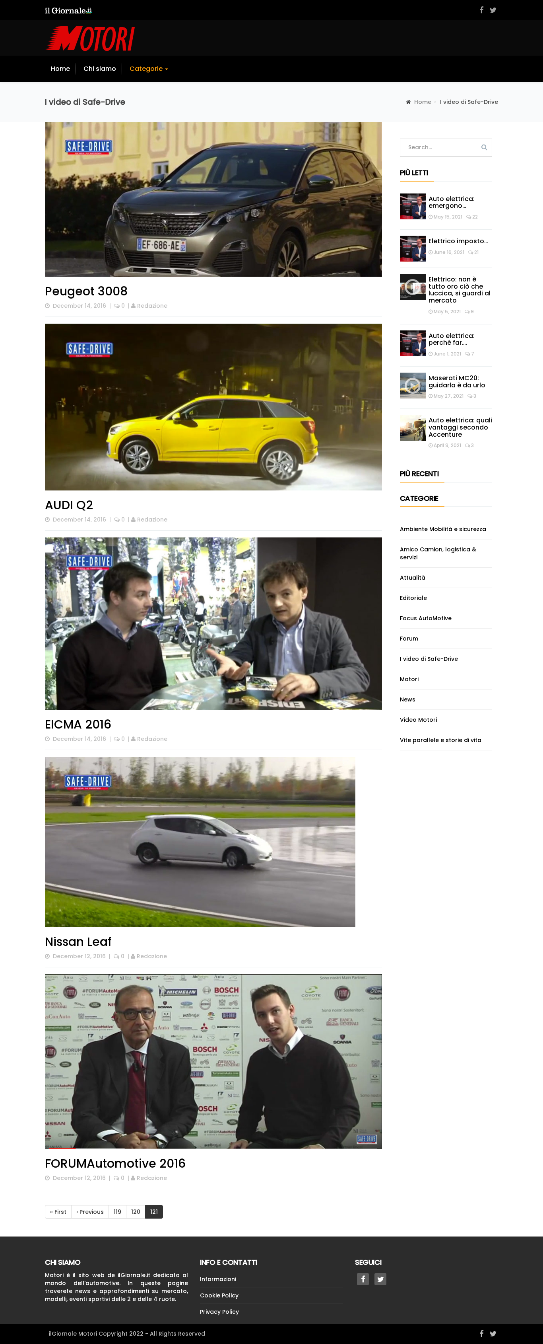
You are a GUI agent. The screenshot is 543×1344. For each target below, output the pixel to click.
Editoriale (413, 598)
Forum (409, 639)
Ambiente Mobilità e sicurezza (443, 529)
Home (60, 68)
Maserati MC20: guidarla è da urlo (458, 381)
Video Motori (418, 720)
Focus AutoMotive (426, 618)
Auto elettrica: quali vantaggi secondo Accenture (460, 427)
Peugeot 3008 (86, 291)
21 (476, 252)
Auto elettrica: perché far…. (452, 339)
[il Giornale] (68, 10)
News (407, 699)
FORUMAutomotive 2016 (115, 1163)
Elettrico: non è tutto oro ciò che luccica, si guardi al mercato (460, 290)
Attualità (412, 578)
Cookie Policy (219, 1295)
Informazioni (218, 1279)
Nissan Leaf (78, 941)
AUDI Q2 (69, 505)
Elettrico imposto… (458, 241)
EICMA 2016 (78, 724)
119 (117, 1212)
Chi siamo (99, 68)
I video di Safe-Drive (429, 659)
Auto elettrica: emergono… (452, 202)
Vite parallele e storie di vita (440, 740)
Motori (409, 679)
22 (474, 216)
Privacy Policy (219, 1312)
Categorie (147, 68)
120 (135, 1212)
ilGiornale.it (134, 1275)
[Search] (484, 147)
